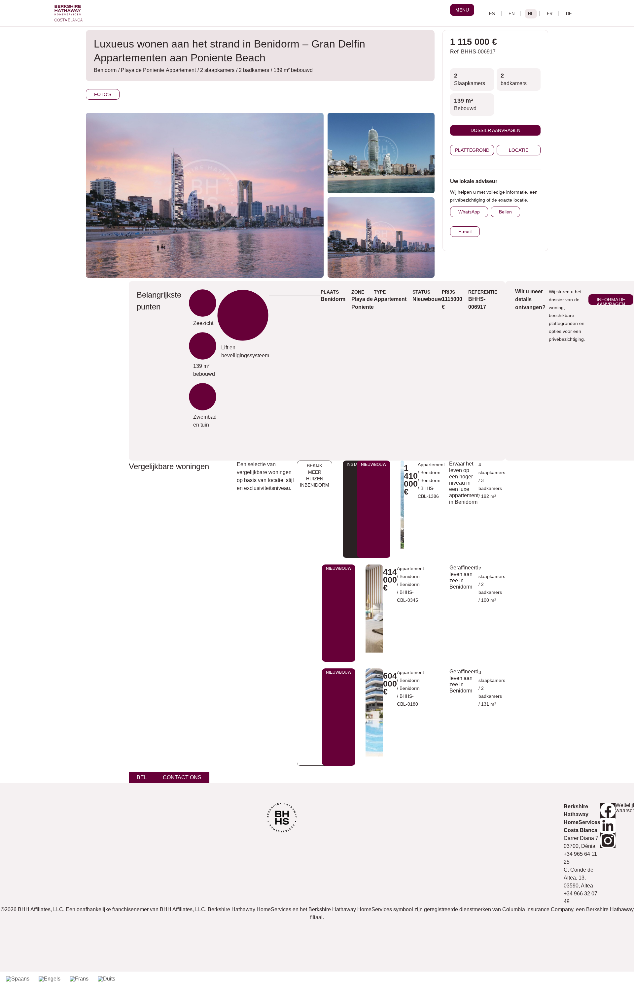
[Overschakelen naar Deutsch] (569, 13)
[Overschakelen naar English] (511, 13)
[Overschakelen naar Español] (492, 13)
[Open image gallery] (381, 153)
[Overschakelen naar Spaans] (18, 978)
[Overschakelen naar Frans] (79, 978)
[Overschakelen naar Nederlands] (531, 13)
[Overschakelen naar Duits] (106, 978)
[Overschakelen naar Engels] (49, 978)
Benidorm (430, 480)
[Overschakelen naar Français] (550, 13)
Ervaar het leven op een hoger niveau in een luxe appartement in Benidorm (463, 482)
